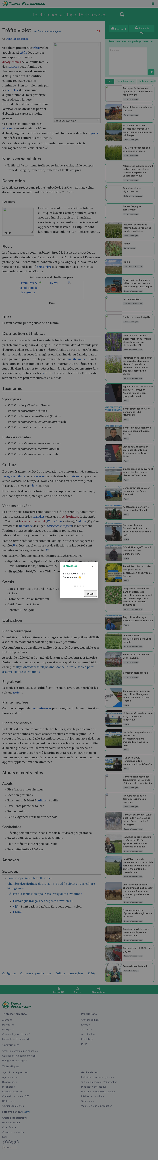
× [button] (93, 566)
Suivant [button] (90, 593)
